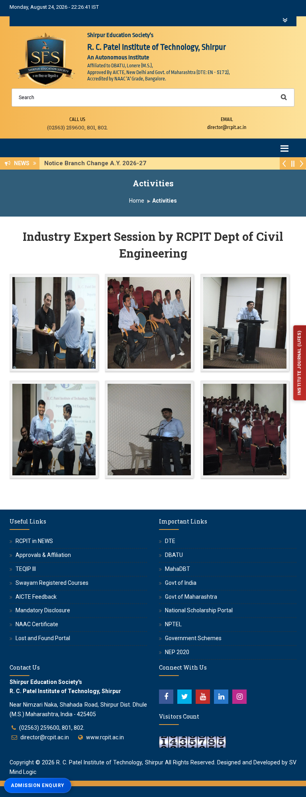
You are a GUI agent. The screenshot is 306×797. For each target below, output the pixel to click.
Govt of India (180, 583)
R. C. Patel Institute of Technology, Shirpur (109, 762)
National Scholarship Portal (199, 610)
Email (227, 119)
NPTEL (173, 624)
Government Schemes (193, 638)
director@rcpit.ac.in (44, 737)
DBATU (174, 555)
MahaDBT (177, 569)
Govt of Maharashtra (191, 597)
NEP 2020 (177, 652)
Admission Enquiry (38, 785)
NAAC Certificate (37, 624)
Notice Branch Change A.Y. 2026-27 (97, 163)
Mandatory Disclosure (43, 610)
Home (136, 200)
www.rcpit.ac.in (105, 737)
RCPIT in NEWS (34, 541)
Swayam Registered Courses (52, 583)
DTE (170, 541)
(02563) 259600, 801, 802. (51, 728)
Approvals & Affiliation (43, 555)
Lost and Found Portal (43, 638)
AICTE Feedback (36, 597)
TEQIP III (26, 569)
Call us (77, 119)
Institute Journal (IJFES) (299, 362)
